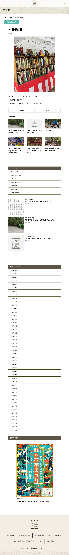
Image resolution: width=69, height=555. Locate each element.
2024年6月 (14, 361)
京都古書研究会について (42, 535)
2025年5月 (14, 322)
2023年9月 (14, 392)
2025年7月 (14, 315)
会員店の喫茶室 (15, 193)
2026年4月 (14, 284)
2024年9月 (14, 350)
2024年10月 (14, 347)
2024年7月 (14, 357)
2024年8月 (14, 354)
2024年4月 (14, 368)
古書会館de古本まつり (17, 175)
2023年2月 (14, 416)
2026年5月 (14, 281)
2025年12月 (14, 298)
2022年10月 (14, 430)
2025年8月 (14, 312)
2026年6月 (14, 277)
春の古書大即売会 (16, 182)
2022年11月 (14, 427)
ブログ (40, 541)
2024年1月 (14, 378)
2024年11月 (14, 343)
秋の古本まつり (15, 189)
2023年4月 (14, 409)
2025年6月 (14, 319)
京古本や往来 (14, 172)
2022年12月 (14, 423)
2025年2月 (14, 333)
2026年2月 (14, 291)
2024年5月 (14, 364)
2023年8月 (14, 395)
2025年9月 (14, 308)
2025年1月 (14, 336)
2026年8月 (14, 270)
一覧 (57, 116)
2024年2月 (14, 375)
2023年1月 (14, 420)
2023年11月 (14, 385)
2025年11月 (14, 302)
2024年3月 (14, 371)
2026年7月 (14, 274)
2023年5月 (14, 406)
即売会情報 (11, 535)
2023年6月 (14, 402)
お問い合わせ (50, 541)
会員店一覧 (58, 535)
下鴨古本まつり (15, 186)
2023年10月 (14, 388)
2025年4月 (14, 326)
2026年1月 (14, 295)
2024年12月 (14, 340)
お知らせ (13, 179)
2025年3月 (14, 329)
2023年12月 (14, 382)
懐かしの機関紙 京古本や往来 (24, 541)
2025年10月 (14, 305)
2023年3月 (14, 413)
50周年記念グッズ (24, 535)
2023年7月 (14, 399)
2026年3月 (14, 288)
